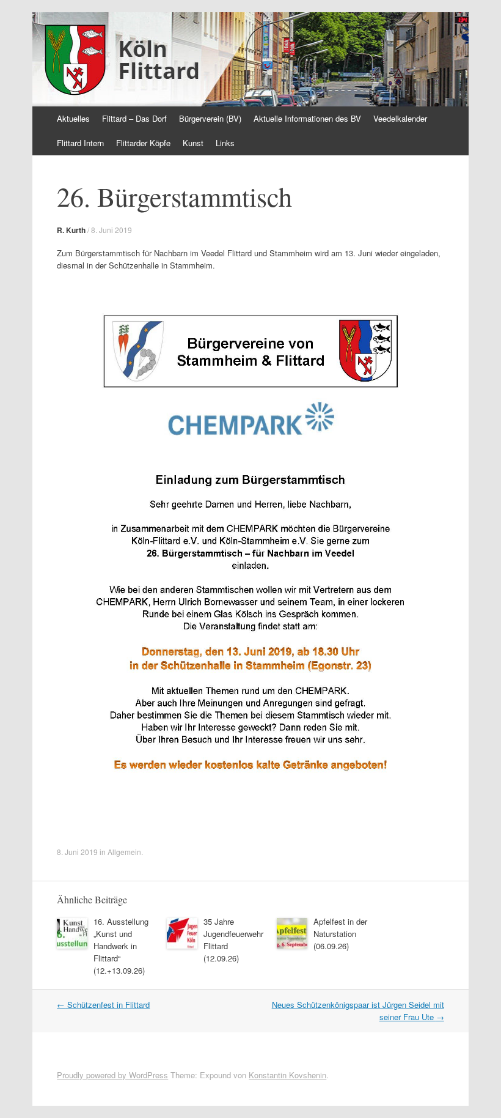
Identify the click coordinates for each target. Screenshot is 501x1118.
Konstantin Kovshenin (287, 1075)
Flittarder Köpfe (143, 143)
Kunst (193, 143)
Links (225, 143)
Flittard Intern (80, 143)
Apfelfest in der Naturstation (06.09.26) (340, 934)
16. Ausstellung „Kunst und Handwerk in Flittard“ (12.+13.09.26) (120, 946)
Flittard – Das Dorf (134, 118)
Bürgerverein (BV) (210, 118)
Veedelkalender (400, 118)
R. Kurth (71, 229)
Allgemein (124, 851)
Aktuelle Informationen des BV (307, 118)
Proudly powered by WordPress (112, 1075)
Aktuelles (73, 118)
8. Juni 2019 (111, 229)
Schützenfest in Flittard (103, 1004)
